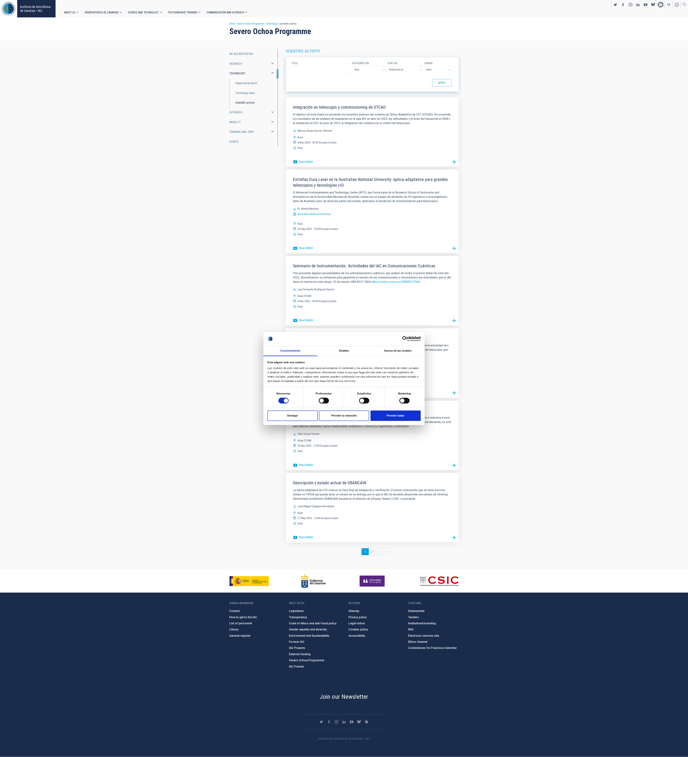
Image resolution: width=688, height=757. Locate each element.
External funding (299, 654)
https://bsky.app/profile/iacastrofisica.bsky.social (653, 4)
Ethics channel (417, 642)
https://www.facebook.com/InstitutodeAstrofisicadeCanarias (623, 4)
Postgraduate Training (182, 12)
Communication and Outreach (225, 12)
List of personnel (240, 623)
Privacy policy (357, 617)
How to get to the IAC (243, 617)
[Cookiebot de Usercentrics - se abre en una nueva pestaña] (405, 339)
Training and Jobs (241, 132)
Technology (272, 23)
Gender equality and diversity (308, 629)
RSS (411, 629)
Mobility (235, 122)
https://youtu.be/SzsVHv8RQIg (303, 465)
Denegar (292, 415)
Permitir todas (395, 415)
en (668, 4)
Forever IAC (296, 642)
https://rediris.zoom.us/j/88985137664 (395, 281)
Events (234, 141)
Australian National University (314, 214)
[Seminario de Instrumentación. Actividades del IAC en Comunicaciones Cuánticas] (454, 320)
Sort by (393, 63)
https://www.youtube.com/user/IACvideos (645, 4)
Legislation (296, 611)
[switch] (324, 401)
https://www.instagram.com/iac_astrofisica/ (630, 4)
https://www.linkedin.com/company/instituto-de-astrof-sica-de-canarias (638, 4)
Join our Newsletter (344, 696)
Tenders (413, 617)
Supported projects (246, 83)
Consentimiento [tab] (290, 350)
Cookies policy (358, 629)
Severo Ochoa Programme (250, 23)
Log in (676, 4)
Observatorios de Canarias (102, 12)
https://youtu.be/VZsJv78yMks (303, 248)
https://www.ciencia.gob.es (249, 581)
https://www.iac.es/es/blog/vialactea (660, 4)
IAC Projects (297, 648)
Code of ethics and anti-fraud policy (312, 623)
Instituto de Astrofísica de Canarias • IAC (35, 9)
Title (295, 63)
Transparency (298, 617)
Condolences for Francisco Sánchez (432, 648)
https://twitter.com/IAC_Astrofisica (615, 4)
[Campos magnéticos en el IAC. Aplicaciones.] (454, 393)
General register (240, 635)
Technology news (245, 93)
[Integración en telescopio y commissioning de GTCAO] (454, 162)
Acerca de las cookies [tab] (398, 350)
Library (233, 629)
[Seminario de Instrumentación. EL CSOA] (454, 465)
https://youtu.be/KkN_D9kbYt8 (303, 537)
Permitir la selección (344, 415)
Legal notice (356, 623)
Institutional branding (422, 623)
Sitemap (353, 611)
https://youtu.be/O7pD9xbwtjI (303, 320)
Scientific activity (245, 102)
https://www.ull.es (372, 581)
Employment (416, 611)
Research (235, 63)
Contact (234, 611)
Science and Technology (143, 12)
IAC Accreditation (241, 54)
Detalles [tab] (344, 350)
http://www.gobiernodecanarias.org (313, 581)
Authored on (360, 63)
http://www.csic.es (439, 581)
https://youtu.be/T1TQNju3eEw (303, 162)
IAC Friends (296, 666)
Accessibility (356, 635)
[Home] (8, 8)
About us (69, 12)
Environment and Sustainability (309, 635)
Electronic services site (423, 635)
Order (428, 63)
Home (232, 23)
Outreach (235, 112)
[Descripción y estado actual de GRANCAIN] (454, 537)
